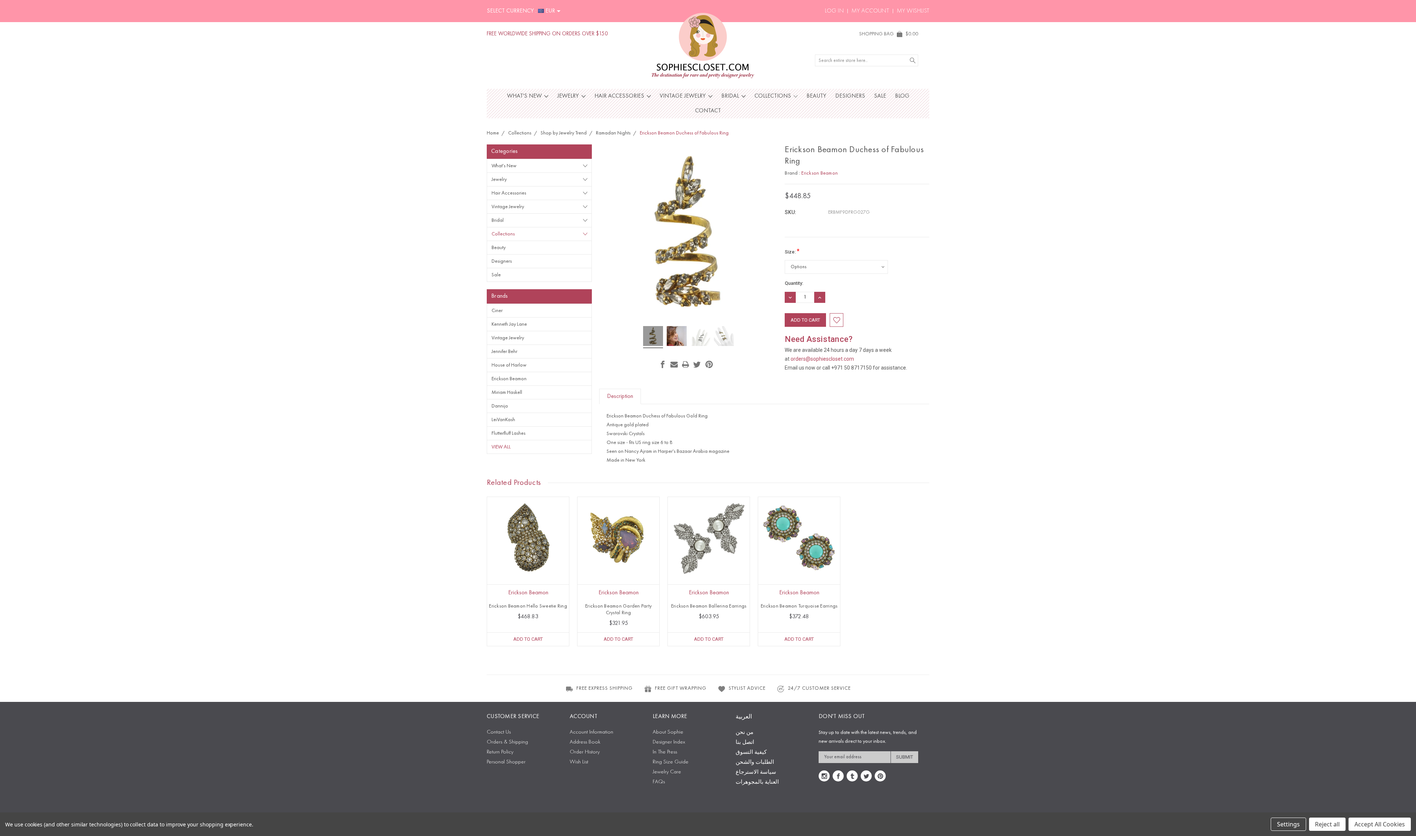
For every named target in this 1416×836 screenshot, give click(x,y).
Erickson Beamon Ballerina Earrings (709, 606)
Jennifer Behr (504, 351)
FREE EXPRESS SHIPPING (604, 688)
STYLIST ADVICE (747, 688)
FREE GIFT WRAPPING (681, 688)
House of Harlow (509, 365)
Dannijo (500, 406)
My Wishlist (913, 11)
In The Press (665, 752)
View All (501, 447)
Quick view (528, 554)
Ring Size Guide (670, 762)
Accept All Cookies (1379, 824)
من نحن (744, 732)
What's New (525, 96)
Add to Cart (528, 639)
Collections (773, 96)
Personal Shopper (506, 762)
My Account (870, 11)
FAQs (659, 782)
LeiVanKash (503, 419)
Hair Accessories (620, 96)
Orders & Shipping (507, 742)
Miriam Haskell (507, 392)
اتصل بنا (745, 742)
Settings (1288, 824)
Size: (792, 251)
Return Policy (500, 752)
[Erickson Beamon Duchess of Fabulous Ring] (653, 337)
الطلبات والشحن (755, 762)
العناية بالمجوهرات (757, 782)
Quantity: (794, 283)
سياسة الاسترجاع (756, 772)
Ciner (497, 310)
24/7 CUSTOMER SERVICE (819, 688)
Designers (850, 96)
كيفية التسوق (751, 752)
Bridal (730, 96)
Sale (880, 96)
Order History (585, 752)
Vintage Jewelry (683, 96)
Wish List (579, 762)
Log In (834, 11)
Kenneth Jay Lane (509, 324)
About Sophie (668, 732)
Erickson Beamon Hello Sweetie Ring (528, 606)
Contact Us (499, 732)
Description (620, 396)
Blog (902, 96)
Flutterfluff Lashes (508, 433)
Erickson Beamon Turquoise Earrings (799, 606)
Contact (708, 111)
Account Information (591, 732)
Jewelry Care (667, 772)
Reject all (1327, 824)
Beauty (816, 96)
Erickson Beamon (509, 378)
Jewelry (568, 96)
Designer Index (669, 742)
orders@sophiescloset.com (822, 359)
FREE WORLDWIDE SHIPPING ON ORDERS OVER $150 (547, 34)
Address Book (585, 742)
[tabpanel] (528, 571)
